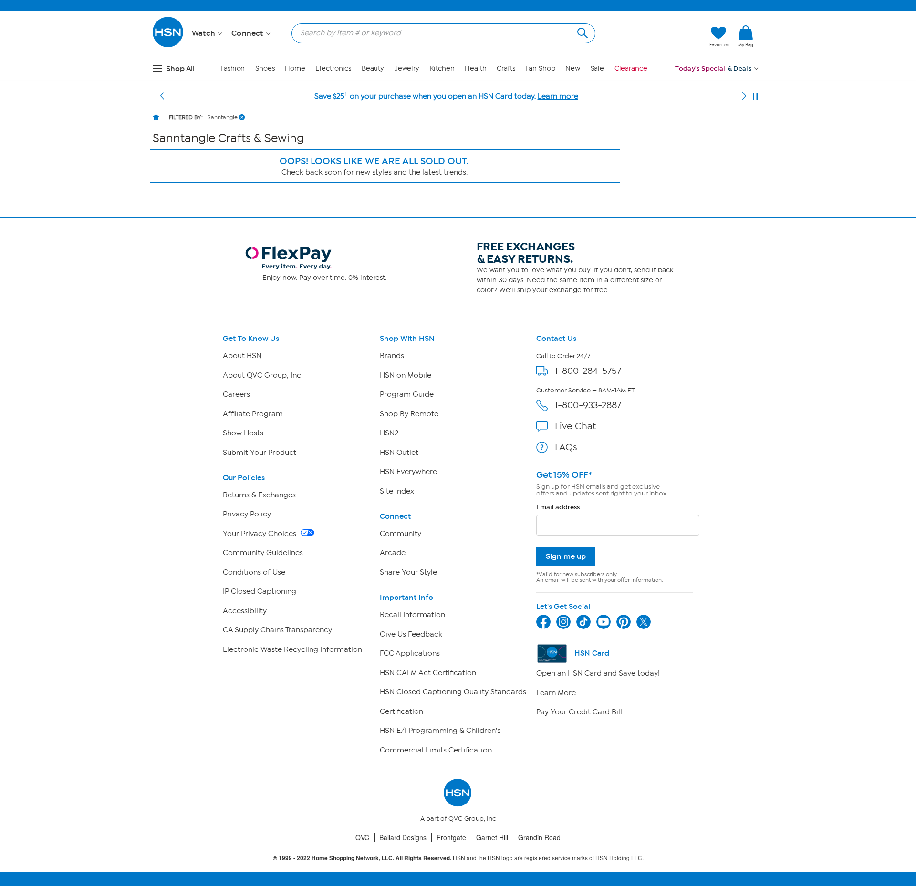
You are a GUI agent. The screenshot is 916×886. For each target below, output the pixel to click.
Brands (392, 355)
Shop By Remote (409, 414)
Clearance (630, 68)
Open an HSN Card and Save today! (598, 673)
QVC (362, 837)
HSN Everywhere (408, 471)
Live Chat (575, 426)
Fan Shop (540, 68)
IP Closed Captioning (259, 591)
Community (400, 533)
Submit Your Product (259, 452)
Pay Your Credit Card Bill (579, 712)
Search (581, 32)
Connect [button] (248, 33)
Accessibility (245, 611)
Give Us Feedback (411, 634)
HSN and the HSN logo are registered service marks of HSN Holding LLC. (458, 858)
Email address (558, 507)
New (572, 68)
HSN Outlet (399, 452)
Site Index (397, 491)
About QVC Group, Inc (262, 375)
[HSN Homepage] (156, 117)
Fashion (232, 68)
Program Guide (407, 394)
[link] (745, 36)
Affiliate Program (253, 414)
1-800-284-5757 (588, 370)
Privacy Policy (247, 514)
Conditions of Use (254, 572)
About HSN (242, 355)
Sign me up (566, 556)
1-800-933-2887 (588, 405)
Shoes (265, 68)
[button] (657, 36)
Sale (597, 68)
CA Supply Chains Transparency (277, 630)
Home (295, 68)
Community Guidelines (263, 552)
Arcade (393, 552)
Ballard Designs (403, 837)
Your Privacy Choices (260, 533)
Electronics (333, 68)
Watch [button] (204, 33)
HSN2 (389, 433)
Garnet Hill (492, 837)
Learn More (556, 693)
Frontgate (451, 837)
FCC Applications (410, 653)
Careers (236, 394)
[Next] (744, 96)
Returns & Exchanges (259, 495)
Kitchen (442, 68)
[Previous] (162, 96)
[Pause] (755, 96)
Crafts (506, 68)
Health (475, 68)
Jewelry (407, 68)
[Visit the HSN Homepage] (168, 45)
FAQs (566, 447)
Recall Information (412, 614)
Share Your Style (408, 572)
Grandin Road (539, 837)
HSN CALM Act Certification (428, 673)
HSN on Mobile (405, 375)
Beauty (373, 68)
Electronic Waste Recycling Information (292, 649)
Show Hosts (243, 433)
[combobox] (439, 33)
